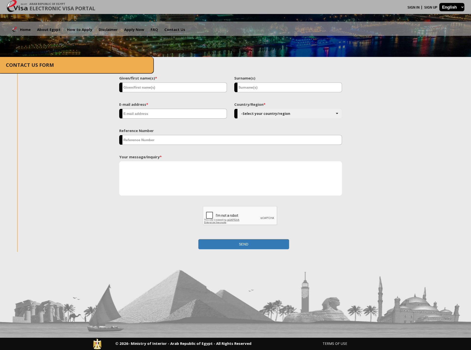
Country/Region (249, 104)
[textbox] (173, 87)
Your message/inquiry (140, 156)
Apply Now (134, 29)
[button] (243, 244)
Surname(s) (244, 78)
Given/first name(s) (138, 78)
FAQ (154, 29)
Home (25, 29)
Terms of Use (335, 343)
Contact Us (174, 29)
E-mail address (133, 104)
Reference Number (136, 130)
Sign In (413, 7)
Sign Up (431, 7)
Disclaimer (108, 29)
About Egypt (49, 29)
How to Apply (79, 29)
